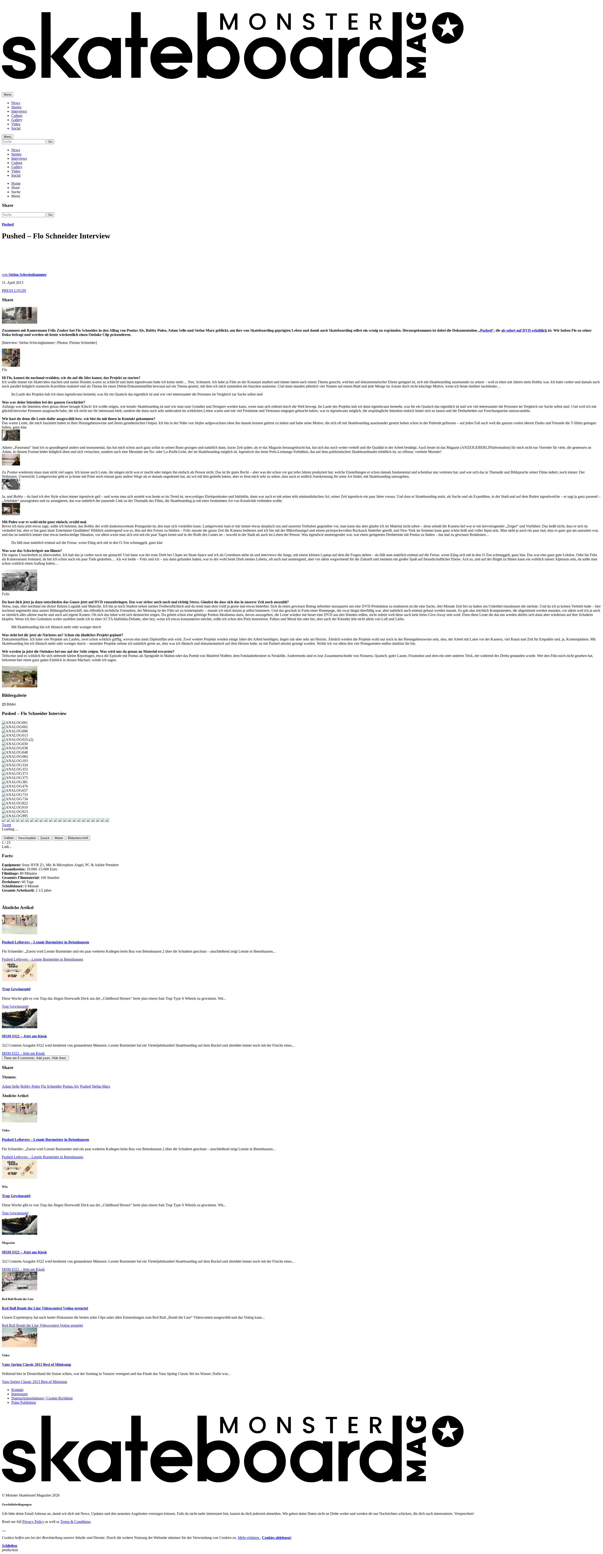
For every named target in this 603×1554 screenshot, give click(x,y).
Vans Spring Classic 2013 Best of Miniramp (36, 1364)
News (15, 103)
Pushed (8, 224)
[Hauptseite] (233, 82)
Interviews (19, 111)
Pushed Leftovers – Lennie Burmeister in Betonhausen (45, 942)
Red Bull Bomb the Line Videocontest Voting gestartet (45, 1308)
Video (15, 124)
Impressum (19, 1394)
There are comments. (35, 1058)
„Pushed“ (486, 330)
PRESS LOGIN (14, 291)
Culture (16, 116)
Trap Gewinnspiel (16, 989)
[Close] (4, 1531)
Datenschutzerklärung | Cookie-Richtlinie (42, 1398)
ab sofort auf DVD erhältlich (524, 330)
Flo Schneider (51, 1086)
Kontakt (17, 1390)
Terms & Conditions (75, 1522)
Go (50, 141)
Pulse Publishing (23, 1402)
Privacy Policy (33, 1522)
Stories (16, 107)
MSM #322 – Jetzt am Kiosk (24, 1036)
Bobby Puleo (30, 1086)
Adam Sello (11, 1086)
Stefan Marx (101, 1086)
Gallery (16, 120)
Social (15, 128)
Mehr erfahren (249, 1538)
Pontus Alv (71, 1086)
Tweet (6, 825)
